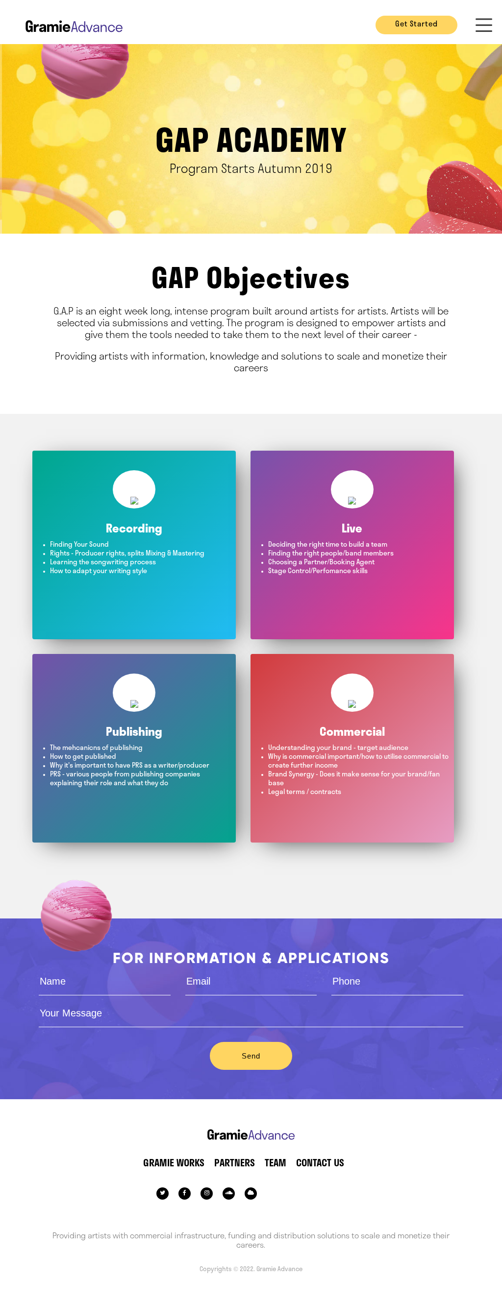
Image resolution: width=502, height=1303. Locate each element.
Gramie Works (173, 1164)
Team (275, 1164)
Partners (234, 1164)
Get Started (416, 24)
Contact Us (320, 1164)
